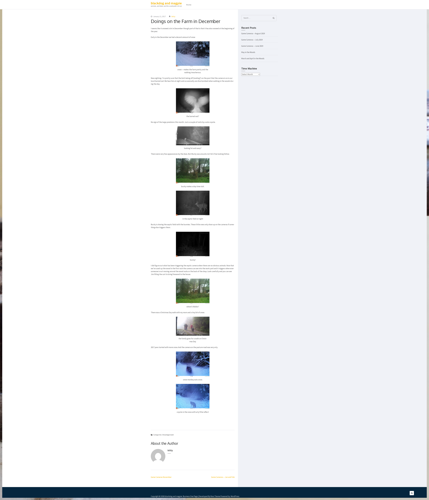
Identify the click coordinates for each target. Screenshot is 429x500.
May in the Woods (248, 52)
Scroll (412, 493)
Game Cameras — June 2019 (252, 46)
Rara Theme (215, 496)
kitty (173, 16)
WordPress (235, 496)
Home (188, 5)
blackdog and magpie (166, 3)
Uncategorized (167, 435)
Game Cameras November (161, 477)
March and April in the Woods (252, 58)
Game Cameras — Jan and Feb (223, 477)
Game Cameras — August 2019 (253, 33)
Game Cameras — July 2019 (252, 40)
